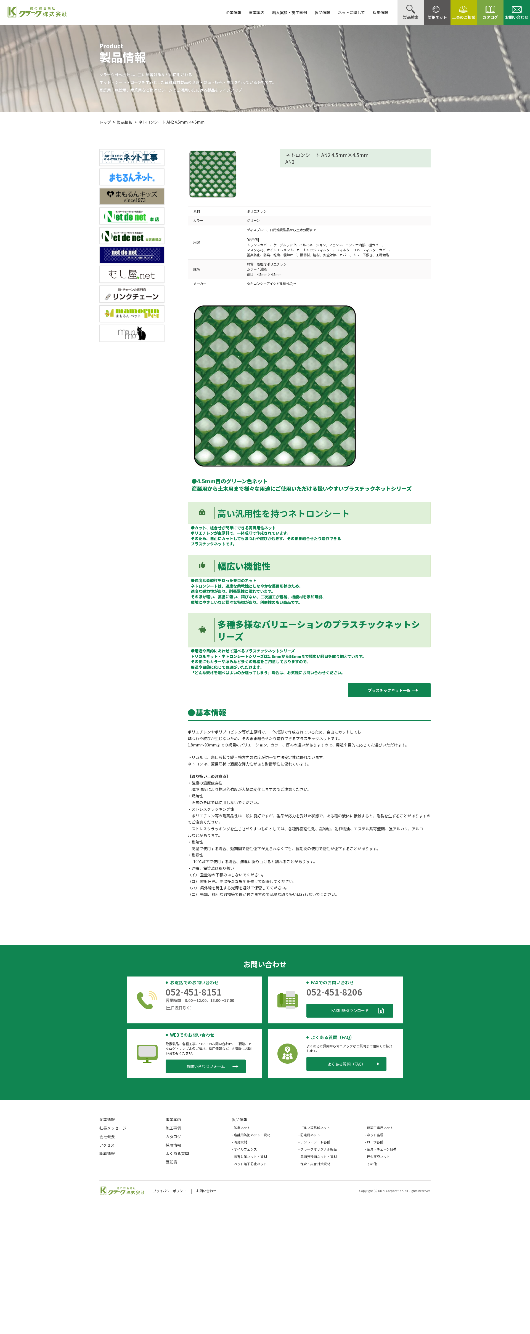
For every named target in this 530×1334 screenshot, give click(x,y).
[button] (389, 690)
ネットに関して (351, 12)
